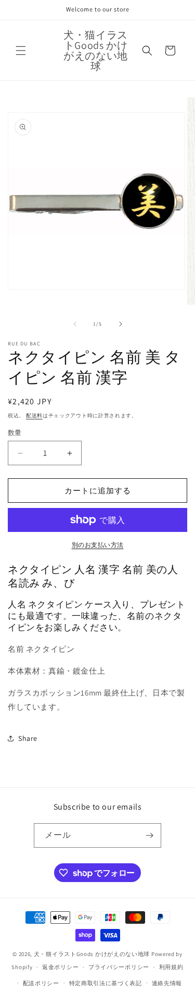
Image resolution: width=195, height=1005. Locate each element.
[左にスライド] (74, 324)
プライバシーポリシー (118, 967)
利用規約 (171, 967)
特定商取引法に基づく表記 (105, 983)
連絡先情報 (167, 983)
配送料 (34, 415)
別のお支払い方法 (98, 545)
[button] (20, 50)
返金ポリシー (60, 967)
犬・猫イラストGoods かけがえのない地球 (92, 954)
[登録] (149, 835)
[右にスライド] (120, 324)
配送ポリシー (41, 983)
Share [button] (27, 738)
